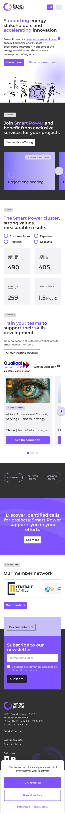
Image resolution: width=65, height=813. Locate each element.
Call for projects (13, 739)
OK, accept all (32, 782)
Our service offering (19, 142)
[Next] (59, 171)
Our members (15, 605)
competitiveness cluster (41, 39)
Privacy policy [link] (40, 806)
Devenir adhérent (21, 627)
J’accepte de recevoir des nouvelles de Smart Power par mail (34, 668)
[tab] (13, 477)
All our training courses (22, 352)
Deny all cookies (32, 795)
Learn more (14, 62)
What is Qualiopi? (45, 366)
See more (32, 539)
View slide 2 (32, 453)
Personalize (23, 806)
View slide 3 (37, 453)
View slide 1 (28, 453)
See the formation (27, 440)
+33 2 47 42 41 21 (13, 730)
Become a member (42, 62)
